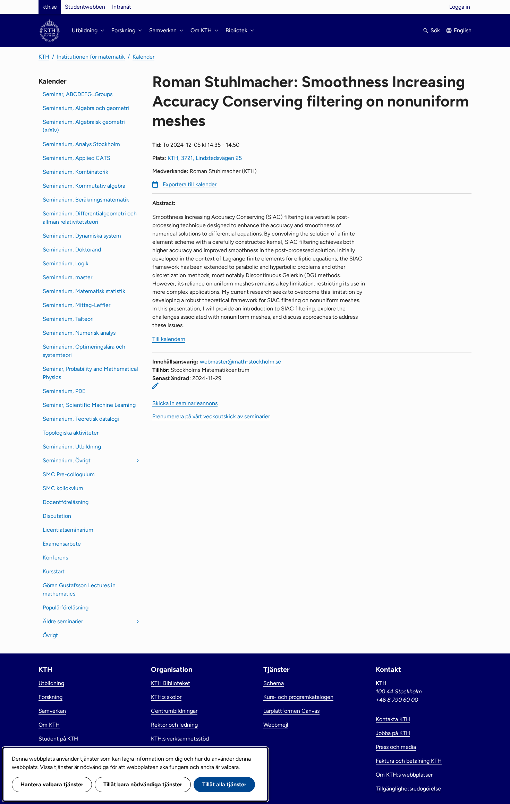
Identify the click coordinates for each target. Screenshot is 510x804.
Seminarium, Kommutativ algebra (84, 185)
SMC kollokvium (63, 488)
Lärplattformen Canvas (291, 711)
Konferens (55, 557)
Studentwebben (85, 6)
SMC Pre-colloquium (69, 474)
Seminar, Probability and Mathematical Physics (90, 373)
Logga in (459, 6)
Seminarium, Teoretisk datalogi (81, 419)
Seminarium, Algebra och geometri (86, 108)
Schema (273, 683)
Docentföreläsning (65, 502)
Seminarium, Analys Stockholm (81, 144)
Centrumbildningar (174, 711)
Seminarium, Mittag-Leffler (76, 305)
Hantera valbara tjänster (51, 784)
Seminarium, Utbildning (72, 446)
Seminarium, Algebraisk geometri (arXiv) (84, 126)
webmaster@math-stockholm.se (240, 361)
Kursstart (54, 571)
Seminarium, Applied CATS (76, 158)
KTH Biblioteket (170, 683)
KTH (44, 56)
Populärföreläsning (65, 607)
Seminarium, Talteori (68, 319)
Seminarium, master (67, 277)
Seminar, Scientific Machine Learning (89, 405)
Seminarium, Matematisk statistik (84, 291)
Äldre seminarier (63, 621)
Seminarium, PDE (64, 391)
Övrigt (50, 635)
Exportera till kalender (189, 184)
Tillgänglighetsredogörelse (408, 788)
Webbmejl (275, 724)
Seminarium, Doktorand (72, 249)
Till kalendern (168, 339)
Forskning (50, 697)
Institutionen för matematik (91, 56)
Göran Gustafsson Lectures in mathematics (79, 589)
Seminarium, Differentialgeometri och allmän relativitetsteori (90, 217)
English (462, 30)
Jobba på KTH (393, 733)
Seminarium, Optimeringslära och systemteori (84, 350)
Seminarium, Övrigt (67, 460)
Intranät (121, 6)
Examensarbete (62, 543)
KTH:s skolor (166, 697)
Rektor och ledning (174, 724)
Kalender (143, 56)
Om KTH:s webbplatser (404, 774)
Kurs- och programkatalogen (298, 697)
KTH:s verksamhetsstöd (180, 738)
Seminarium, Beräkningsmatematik (86, 199)
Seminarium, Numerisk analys (79, 333)
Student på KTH (58, 738)
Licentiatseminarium (68, 530)
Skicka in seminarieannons (185, 403)
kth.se (49, 6)
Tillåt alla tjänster (224, 784)
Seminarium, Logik (65, 263)
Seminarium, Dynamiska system (82, 235)
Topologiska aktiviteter (71, 432)
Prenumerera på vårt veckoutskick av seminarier (211, 416)
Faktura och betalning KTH (409, 761)
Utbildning (51, 683)
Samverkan (52, 711)
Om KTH (49, 724)
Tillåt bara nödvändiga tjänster (142, 784)
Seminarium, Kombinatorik (75, 172)
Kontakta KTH (393, 719)
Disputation (57, 516)
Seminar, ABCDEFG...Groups (77, 94)
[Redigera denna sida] (155, 386)
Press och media (396, 747)
